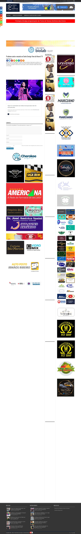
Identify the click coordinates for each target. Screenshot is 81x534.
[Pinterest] (12, 61)
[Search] (74, 1)
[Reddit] (21, 61)
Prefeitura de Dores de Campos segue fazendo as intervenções (42, 518)
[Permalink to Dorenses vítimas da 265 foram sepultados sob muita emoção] (8, 528)
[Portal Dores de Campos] (13, 10)
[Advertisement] (40, 32)
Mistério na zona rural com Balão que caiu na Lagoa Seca (18, 518)
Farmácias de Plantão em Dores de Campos (32, 15)
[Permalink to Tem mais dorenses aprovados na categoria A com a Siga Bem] (32, 528)
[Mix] (14, 61)
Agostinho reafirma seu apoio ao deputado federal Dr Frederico (41, 522)
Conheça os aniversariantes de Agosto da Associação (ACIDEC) (18, 513)
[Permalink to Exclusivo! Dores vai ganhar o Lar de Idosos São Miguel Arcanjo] (8, 524)
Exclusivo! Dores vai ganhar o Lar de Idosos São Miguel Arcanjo (18, 522)
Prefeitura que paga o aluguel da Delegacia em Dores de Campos (24, 0)
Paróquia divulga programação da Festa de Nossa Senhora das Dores (40, 21)
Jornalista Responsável (17, 15)
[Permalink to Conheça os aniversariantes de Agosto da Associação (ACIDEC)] (8, 515)
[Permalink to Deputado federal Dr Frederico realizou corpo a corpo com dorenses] (32, 511)
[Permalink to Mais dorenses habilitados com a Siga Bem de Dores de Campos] (32, 515)
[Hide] (0, 26)
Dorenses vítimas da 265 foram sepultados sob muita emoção (17, 526)
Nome (7, 135)
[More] (23, 61)
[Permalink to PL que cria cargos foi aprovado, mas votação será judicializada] (8, 511)
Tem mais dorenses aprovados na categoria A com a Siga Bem (41, 526)
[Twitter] (10, 61)
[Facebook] (7, 61)
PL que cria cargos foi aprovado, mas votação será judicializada (18, 509)
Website (7, 142)
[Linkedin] (19, 61)
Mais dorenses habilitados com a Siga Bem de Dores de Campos (42, 513)
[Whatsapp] (16, 61)
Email (7, 138)
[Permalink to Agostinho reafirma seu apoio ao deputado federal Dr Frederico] (32, 524)
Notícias (8, 15)
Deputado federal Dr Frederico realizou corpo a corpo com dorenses (42, 509)
